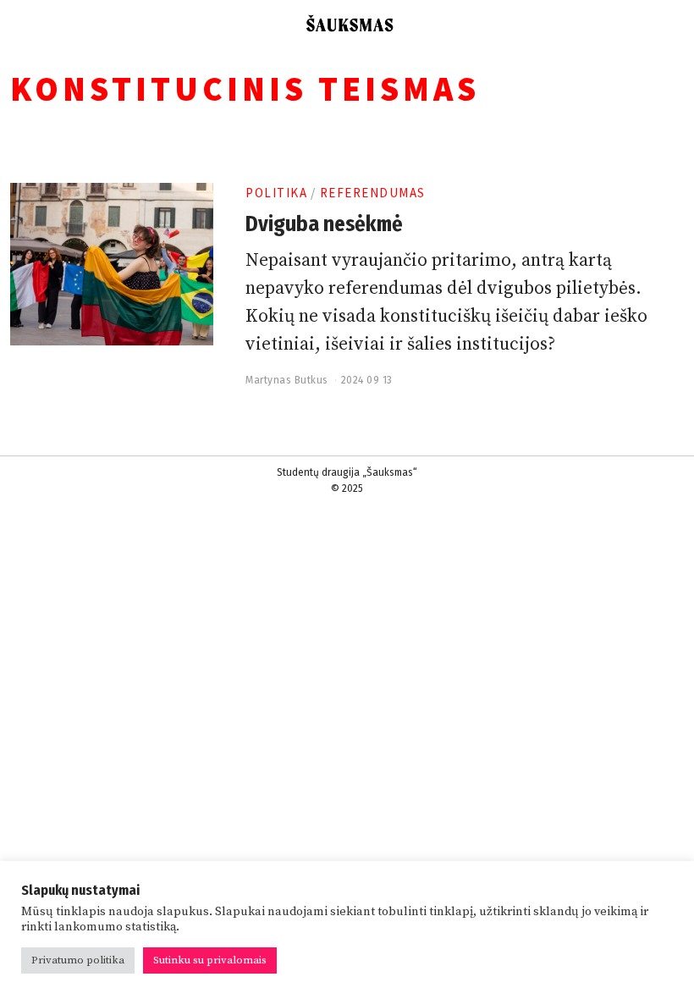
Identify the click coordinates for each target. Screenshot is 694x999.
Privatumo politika (77, 960)
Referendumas (373, 193)
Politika (276, 193)
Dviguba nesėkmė (324, 224)
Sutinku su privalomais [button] (210, 960)
